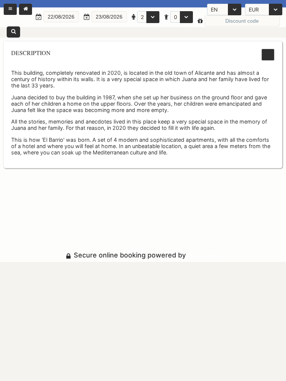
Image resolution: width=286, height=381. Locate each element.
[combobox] (224, 9)
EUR (254, 9)
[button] (10, 9)
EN (214, 9)
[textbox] (61, 16)
